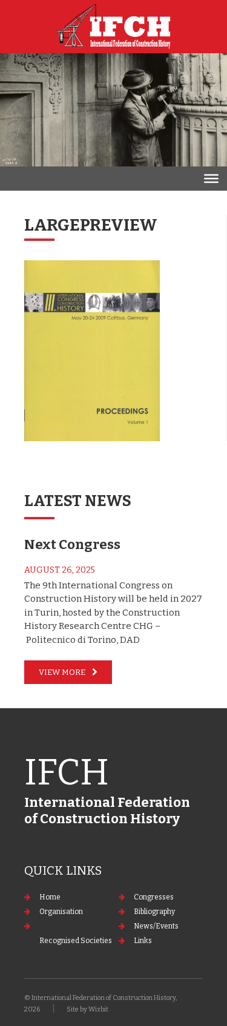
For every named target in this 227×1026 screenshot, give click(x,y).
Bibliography (154, 911)
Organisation (61, 911)
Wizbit (98, 1009)
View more (62, 672)
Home (50, 897)
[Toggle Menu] (211, 178)
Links (143, 940)
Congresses (154, 897)
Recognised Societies (75, 940)
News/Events (156, 926)
